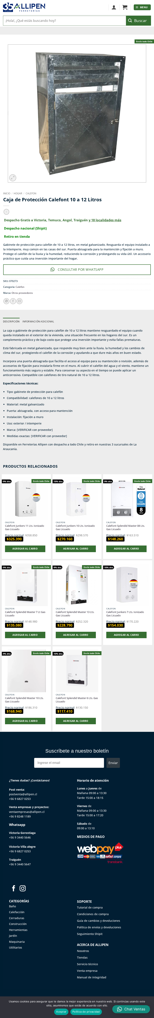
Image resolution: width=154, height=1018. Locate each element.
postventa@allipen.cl (23, 794)
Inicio (6, 193)
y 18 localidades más (105, 220)
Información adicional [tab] (38, 321)
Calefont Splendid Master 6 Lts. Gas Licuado (77, 699)
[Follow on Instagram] (23, 889)
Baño (12, 906)
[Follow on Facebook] (14, 889)
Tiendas (82, 957)
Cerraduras (16, 918)
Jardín (13, 936)
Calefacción (16, 912)
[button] (124, 7)
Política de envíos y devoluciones (99, 927)
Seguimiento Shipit (89, 934)
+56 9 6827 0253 (20, 799)
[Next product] (6, 212)
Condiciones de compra (93, 914)
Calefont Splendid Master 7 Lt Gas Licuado (25, 613)
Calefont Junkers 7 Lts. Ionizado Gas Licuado (125, 613)
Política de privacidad (86, 1011)
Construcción (18, 924)
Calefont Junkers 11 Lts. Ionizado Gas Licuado (24, 527)
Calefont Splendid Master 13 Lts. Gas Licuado (75, 613)
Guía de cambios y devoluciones (98, 921)
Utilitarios (15, 947)
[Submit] (138, 21)
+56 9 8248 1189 (20, 816)
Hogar (18, 193)
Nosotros (83, 951)
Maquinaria (17, 942)
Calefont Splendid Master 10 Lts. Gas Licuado (24, 699)
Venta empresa (87, 971)
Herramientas (18, 930)
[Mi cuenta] (113, 7)
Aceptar (61, 1011)
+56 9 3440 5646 (20, 837)
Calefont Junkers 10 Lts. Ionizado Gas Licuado (75, 527)
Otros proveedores (22, 292)
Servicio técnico (87, 964)
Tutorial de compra (90, 907)
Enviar (113, 763)
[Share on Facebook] (13, 301)
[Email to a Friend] (19, 301)
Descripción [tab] (11, 321)
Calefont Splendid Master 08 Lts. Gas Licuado (125, 527)
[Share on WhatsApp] (6, 301)
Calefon (31, 193)
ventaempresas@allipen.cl (27, 812)
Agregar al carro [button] (25, 548)
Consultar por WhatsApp (80, 269)
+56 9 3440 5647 (20, 864)
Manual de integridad (91, 977)
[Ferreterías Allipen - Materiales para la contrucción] (24, 7)
